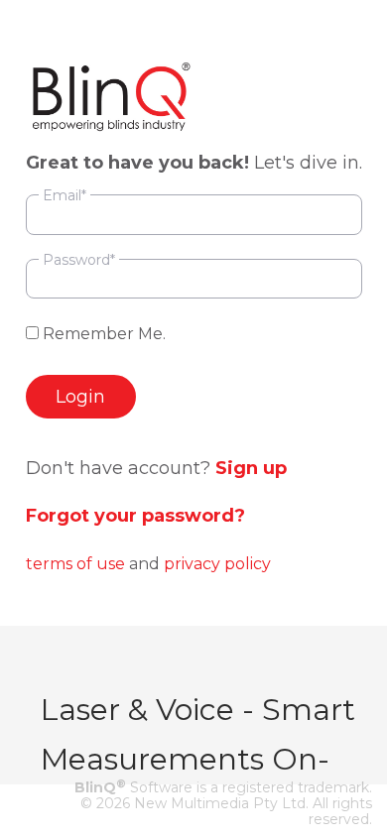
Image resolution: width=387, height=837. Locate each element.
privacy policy (217, 563)
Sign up (251, 468)
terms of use (75, 563)
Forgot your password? (135, 516)
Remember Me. (102, 333)
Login (80, 397)
